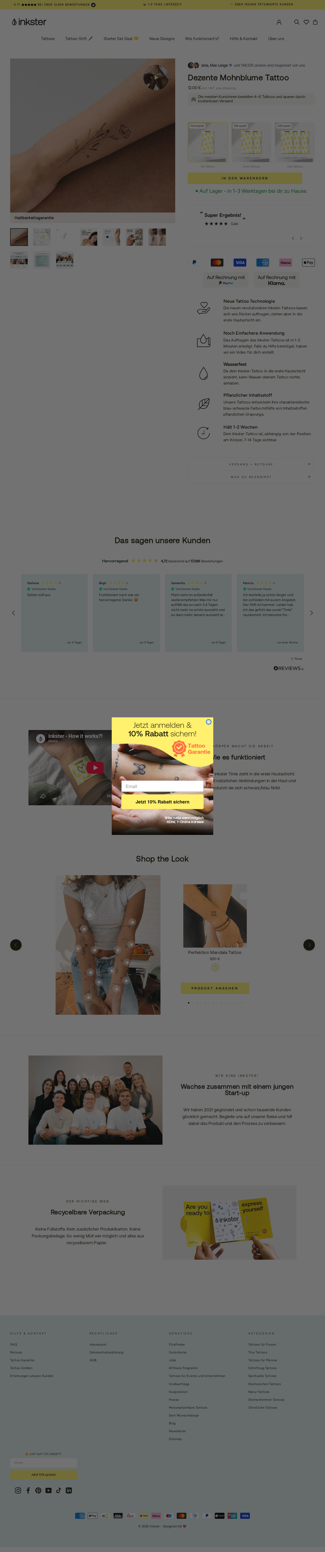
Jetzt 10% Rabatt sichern (162, 801)
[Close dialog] (208, 721)
